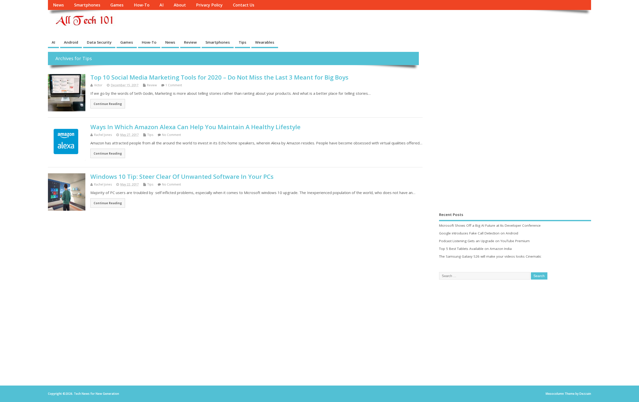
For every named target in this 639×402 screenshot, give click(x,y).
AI (161, 5)
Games (117, 5)
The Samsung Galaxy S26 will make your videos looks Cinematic (490, 256)
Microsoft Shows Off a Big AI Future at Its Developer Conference (490, 225)
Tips (242, 42)
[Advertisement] (476, 126)
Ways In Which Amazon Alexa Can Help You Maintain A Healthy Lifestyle (195, 127)
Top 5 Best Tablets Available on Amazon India (475, 248)
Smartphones (87, 5)
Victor (98, 85)
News (58, 5)
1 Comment (173, 85)
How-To (142, 5)
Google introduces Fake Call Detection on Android (478, 233)
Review (190, 42)
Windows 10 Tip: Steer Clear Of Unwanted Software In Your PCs (182, 176)
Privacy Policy (209, 5)
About (180, 5)
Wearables (264, 42)
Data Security (99, 42)
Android (71, 42)
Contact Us (243, 5)
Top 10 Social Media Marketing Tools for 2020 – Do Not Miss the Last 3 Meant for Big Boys (219, 77)
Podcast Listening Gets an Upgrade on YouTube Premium (484, 241)
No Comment (171, 135)
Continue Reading (108, 104)
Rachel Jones (103, 135)
